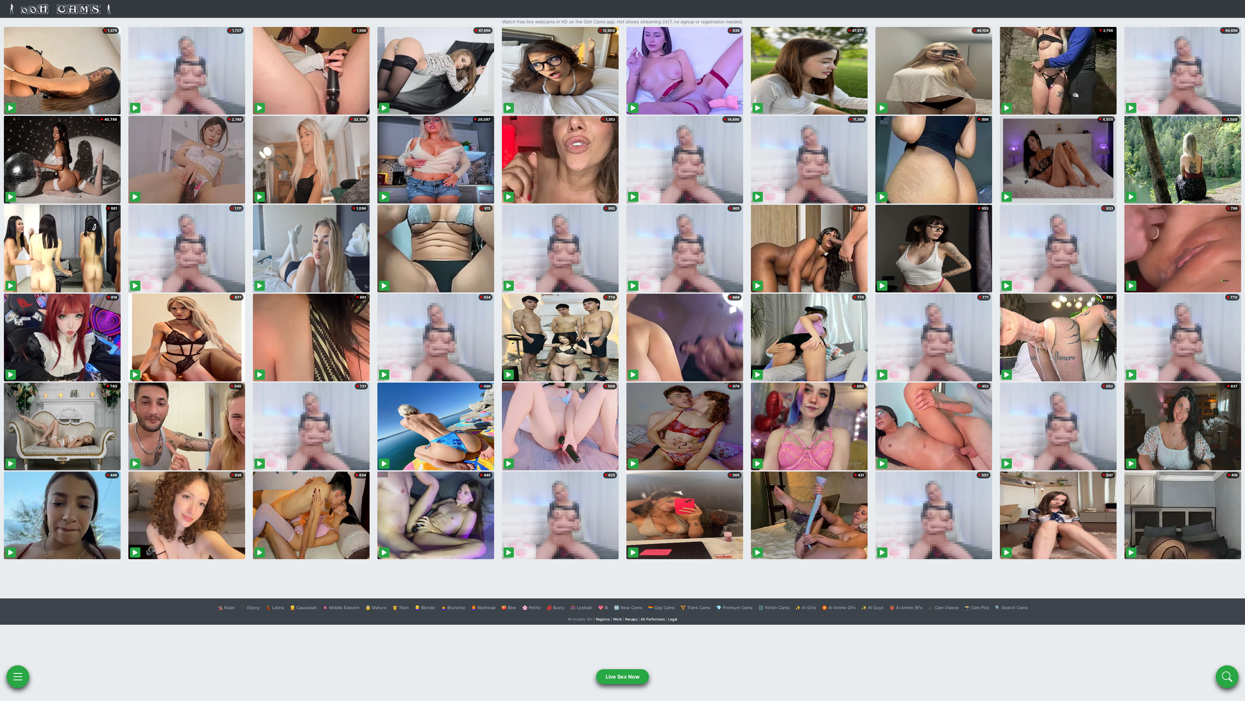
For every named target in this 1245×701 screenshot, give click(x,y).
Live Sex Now (623, 676)
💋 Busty (555, 607)
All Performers (653, 619)
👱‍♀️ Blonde (425, 607)
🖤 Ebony (250, 607)
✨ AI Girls (805, 607)
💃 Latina (275, 607)
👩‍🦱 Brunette (453, 607)
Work (617, 619)
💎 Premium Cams (734, 607)
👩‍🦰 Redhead (483, 607)
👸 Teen (400, 607)
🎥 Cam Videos (943, 607)
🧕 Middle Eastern (341, 607)
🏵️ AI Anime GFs (839, 607)
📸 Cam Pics (977, 607)
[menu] (17, 676)
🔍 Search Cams (1011, 607)
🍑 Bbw (508, 607)
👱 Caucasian (303, 607)
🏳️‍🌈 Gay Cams (661, 607)
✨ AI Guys (872, 607)
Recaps (631, 619)
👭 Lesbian (581, 607)
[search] (1227, 676)
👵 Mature (375, 607)
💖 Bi (603, 607)
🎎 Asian (226, 607)
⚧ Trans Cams (695, 607)
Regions (603, 619)
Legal (672, 619)
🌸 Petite (531, 607)
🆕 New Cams (628, 607)
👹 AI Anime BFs (905, 607)
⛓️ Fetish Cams (773, 607)
